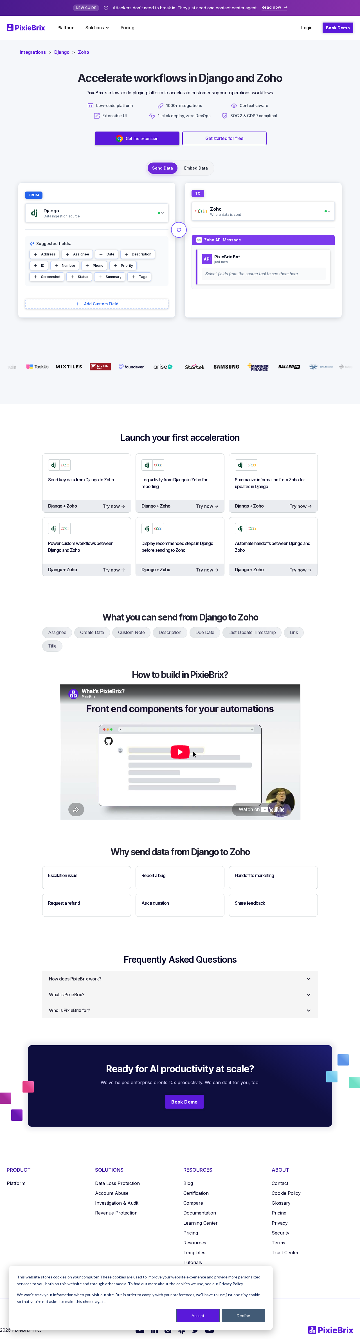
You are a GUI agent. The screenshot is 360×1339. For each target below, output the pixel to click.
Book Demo (338, 27)
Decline (243, 1315)
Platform (65, 27)
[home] (29, 28)
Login (306, 27)
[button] (97, 28)
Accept (198, 1315)
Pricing (127, 27)
